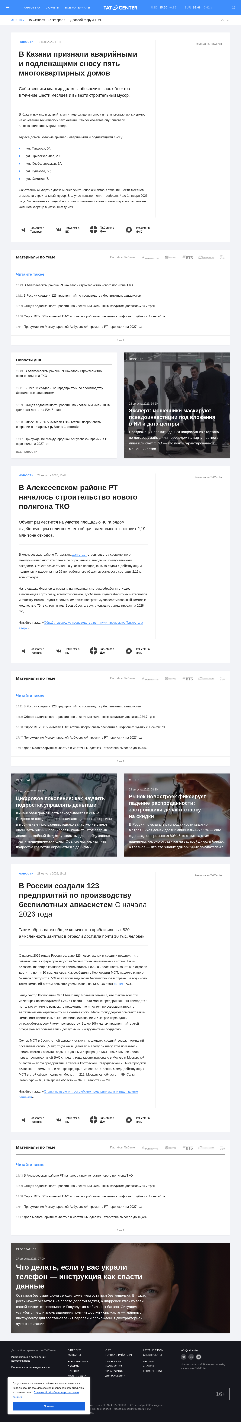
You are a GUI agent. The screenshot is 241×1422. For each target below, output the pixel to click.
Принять (49, 1406)
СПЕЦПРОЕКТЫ (152, 1355)
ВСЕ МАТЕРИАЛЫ (78, 1361)
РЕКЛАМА (149, 1361)
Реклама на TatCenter (208, 43)
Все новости (26, 451)
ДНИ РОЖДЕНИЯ (115, 1375)
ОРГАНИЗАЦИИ (114, 1371)
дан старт (79, 554)
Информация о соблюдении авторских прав (28, 1358)
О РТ (108, 1350)
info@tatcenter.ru (191, 1350)
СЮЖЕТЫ (73, 1366)
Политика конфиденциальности (30, 1367)
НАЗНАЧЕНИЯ (113, 1366)
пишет (118, 984)
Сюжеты (52, 7)
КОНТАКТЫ (74, 1355)
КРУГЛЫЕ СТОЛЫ (153, 1350)
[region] (49, 1395)
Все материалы (77, 7)
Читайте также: (31, 274)
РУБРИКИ (73, 1371)
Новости (26, 41)
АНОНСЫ (148, 1366)
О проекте (75, 1350)
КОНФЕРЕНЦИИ (152, 1371)
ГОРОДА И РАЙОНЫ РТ (118, 1355)
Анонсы (17, 20)
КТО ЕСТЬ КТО (113, 1361)
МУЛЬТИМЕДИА (77, 1375)
